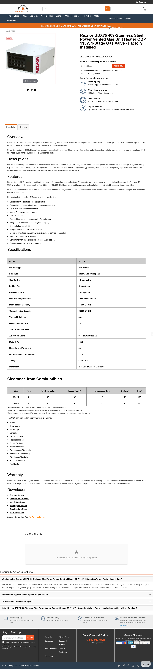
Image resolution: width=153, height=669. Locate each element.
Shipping (23, 127)
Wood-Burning (47, 15)
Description (11, 127)
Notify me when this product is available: (98, 61)
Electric (17, 15)
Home (8, 15)
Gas (25, 15)
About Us (48, 637)
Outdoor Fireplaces (73, 15)
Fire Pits (87, 15)
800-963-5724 (117, 28)
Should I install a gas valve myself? (18, 601)
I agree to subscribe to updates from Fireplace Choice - (18, 643)
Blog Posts (49, 656)
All (13, 31)
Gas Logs (34, 15)
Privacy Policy (94, 73)
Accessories (11, 20)
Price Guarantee (51, 648)
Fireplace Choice (16, 665)
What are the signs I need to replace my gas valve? (25, 594)
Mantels (59, 15)
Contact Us (49, 641)
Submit (30, 638)
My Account (141, 2)
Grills (96, 15)
